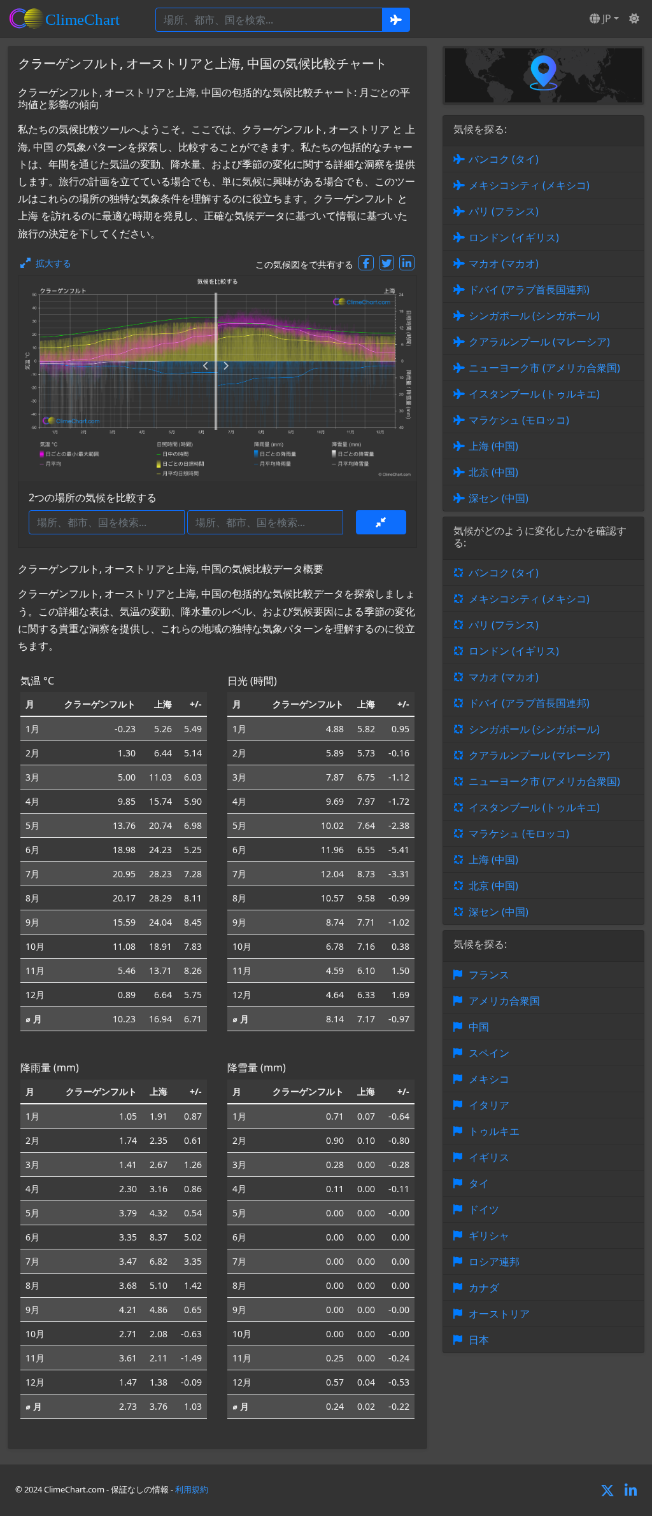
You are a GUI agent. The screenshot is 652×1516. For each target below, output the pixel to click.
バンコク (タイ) (504, 159)
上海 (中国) (493, 446)
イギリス (489, 1157)
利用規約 (191, 1489)
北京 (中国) (493, 472)
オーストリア (499, 1314)
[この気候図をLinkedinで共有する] (407, 262)
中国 (479, 1027)
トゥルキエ (494, 1131)
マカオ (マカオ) (504, 263)
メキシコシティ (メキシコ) (529, 185)
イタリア (489, 1105)
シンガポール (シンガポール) (534, 316)
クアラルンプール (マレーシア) (539, 342)
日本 (479, 1340)
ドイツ (484, 1209)
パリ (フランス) (504, 211)
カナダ (484, 1288)
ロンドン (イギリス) (514, 237)
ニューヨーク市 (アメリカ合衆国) (544, 368)
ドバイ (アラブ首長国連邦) (529, 289)
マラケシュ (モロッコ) (519, 420)
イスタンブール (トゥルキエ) (534, 394)
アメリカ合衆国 (504, 1001)
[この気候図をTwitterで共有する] (386, 262)
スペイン (489, 1053)
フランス (489, 975)
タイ (479, 1183)
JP (605, 18)
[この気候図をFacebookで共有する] (366, 262)
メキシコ (489, 1079)
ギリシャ (489, 1235)
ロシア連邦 (494, 1262)
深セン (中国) (498, 498)
